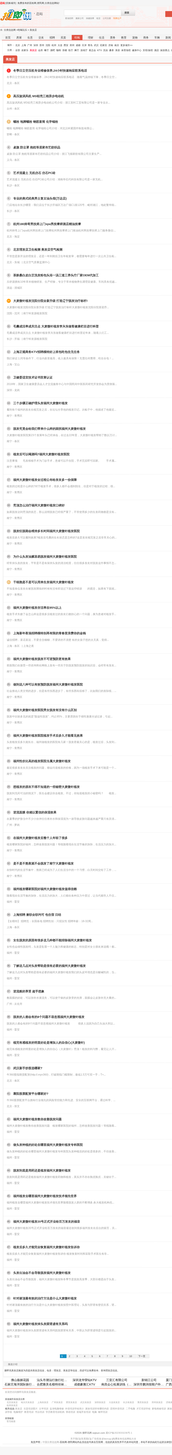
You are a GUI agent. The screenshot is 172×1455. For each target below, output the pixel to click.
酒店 (156, 50)
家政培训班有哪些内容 (97, 1408)
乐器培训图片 (31, 1408)
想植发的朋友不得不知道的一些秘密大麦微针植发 (46, 787)
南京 (116, 45)
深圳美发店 (100, 1402)
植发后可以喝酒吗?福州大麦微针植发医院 (41, 454)
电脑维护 (18, 1412)
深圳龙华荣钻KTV (85, 1380)
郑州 (72, 45)
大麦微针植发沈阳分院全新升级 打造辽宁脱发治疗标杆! (50, 300)
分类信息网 (10, 30)
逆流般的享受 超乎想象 (28, 991)
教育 (123, 37)
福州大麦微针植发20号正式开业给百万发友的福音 (46, 1221)
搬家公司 (80, 18)
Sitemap (107, 1438)
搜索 (126, 12)
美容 (117, 50)
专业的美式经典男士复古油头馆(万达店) (40, 198)
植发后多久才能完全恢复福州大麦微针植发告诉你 (46, 1247)
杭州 (54, 45)
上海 (23, 45)
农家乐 (24, 50)
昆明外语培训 (117, 1408)
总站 (2, 3)
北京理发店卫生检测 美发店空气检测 (37, 249)
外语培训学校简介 (74, 1408)
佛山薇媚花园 (20, 1380)
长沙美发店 (128, 1402)
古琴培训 (43, 1408)
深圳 (35, 45)
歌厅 (70, 50)
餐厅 (46, 50)
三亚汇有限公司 (116, 1380)
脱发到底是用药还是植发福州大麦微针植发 (42, 1170)
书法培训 (39, 1412)
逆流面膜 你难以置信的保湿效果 (34, 812)
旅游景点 (165, 50)
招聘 (52, 37)
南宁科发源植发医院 (35, 313)
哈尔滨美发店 (27, 1402)
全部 (17, 50)
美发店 (33, 30)
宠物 (135, 37)
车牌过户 (117, 18)
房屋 (19, 37)
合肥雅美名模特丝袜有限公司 (56, 1384)
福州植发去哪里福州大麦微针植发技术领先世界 (45, 1196)
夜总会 (92, 50)
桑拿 (111, 50)
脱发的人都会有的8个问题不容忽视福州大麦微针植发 (48, 1017)
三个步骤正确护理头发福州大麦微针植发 (40, 403)
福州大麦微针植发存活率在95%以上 (37, 607)
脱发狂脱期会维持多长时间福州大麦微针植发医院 (46, 531)
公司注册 (107, 18)
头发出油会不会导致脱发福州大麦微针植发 (42, 1273)
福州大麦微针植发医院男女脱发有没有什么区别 (45, 710)
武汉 (96, 45)
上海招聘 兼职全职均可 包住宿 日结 (37, 914)
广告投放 (96, 1438)
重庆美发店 (142, 1402)
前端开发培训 (84, 1412)
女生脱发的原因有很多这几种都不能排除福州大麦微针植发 (52, 940)
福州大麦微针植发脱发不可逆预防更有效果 (42, 659)
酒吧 (52, 50)
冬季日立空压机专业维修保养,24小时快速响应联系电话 (50, 70)
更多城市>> (126, 45)
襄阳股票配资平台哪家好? (30, 1093)
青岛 (90, 45)
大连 (60, 45)
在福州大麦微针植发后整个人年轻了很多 (40, 838)
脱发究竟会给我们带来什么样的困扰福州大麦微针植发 (49, 428)
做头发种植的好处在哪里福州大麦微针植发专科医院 (48, 1144)
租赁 (98, 18)
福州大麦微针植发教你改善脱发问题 (37, 1119)
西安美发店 (71, 1402)
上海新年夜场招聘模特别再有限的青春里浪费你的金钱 (49, 633)
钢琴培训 (103, 1412)
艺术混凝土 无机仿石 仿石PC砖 (34, 173)
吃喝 (77, 37)
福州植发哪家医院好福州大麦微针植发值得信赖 (45, 889)
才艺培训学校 (143, 1408)
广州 (29, 45)
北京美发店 (12, 1402)
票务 (112, 37)
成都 (78, 45)
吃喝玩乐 (22, 30)
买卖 (63, 37)
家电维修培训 (159, 1408)
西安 (66, 45)
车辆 (157, 37)
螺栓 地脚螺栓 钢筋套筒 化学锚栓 (35, 121)
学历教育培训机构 (55, 1412)
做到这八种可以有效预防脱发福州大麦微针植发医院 (48, 684)
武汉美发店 (85, 1402)
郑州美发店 (157, 1402)
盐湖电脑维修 (57, 1408)
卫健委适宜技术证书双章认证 (33, 377)
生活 (101, 37)
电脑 (94, 1412)
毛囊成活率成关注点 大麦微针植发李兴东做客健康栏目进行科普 (56, 326)
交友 (41, 37)
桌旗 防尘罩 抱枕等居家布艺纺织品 (36, 147)
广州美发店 (57, 1402)
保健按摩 (90, 18)
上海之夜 (28, 645)
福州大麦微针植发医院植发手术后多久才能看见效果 (48, 735)
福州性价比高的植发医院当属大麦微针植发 (42, 761)
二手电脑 (130, 1408)
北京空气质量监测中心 (36, 262)
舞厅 (76, 50)
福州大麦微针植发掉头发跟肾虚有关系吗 (40, 1324)
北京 (17, 45)
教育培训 (29, 1412)
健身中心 (136, 50)
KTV (99, 50)
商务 (146, 37)
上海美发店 (42, 1402)
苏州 (41, 45)
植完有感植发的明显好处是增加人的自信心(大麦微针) (49, 1042)
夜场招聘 (69, 18)
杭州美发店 (12, 1405)
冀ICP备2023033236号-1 (119, 1432)
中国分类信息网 (50, 1442)
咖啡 (58, 50)
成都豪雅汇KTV (84, 1384)
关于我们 (75, 1438)
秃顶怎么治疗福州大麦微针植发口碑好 (39, 505)
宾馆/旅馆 (148, 50)
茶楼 (64, 50)
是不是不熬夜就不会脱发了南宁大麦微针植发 (43, 863)
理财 (90, 37)
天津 (84, 45)
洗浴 (105, 50)
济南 (110, 45)
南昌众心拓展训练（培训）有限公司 (125, 1384)
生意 (30, 37)
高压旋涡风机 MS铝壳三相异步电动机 (38, 96)
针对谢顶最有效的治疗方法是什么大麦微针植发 (45, 1298)
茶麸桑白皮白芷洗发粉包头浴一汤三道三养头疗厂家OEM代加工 (56, 275)
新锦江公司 (149, 1380)
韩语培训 (70, 1412)
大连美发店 (114, 1402)
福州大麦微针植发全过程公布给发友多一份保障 (45, 479)
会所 (40, 50)
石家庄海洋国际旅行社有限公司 (26, 1384)
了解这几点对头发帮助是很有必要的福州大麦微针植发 (49, 965)
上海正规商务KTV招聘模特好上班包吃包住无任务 (46, 352)
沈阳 (48, 45)
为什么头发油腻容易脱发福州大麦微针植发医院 (45, 556)
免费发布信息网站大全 (124, 1438)
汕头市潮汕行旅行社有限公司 (56, 1380)
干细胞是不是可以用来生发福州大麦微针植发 (43, 582)
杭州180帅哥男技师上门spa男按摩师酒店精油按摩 (47, 224)
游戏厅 (84, 50)
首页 (8, 37)
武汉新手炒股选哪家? (27, 1068)
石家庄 (103, 45)
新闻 (168, 37)
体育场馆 (126, 50)
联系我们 (86, 1438)
